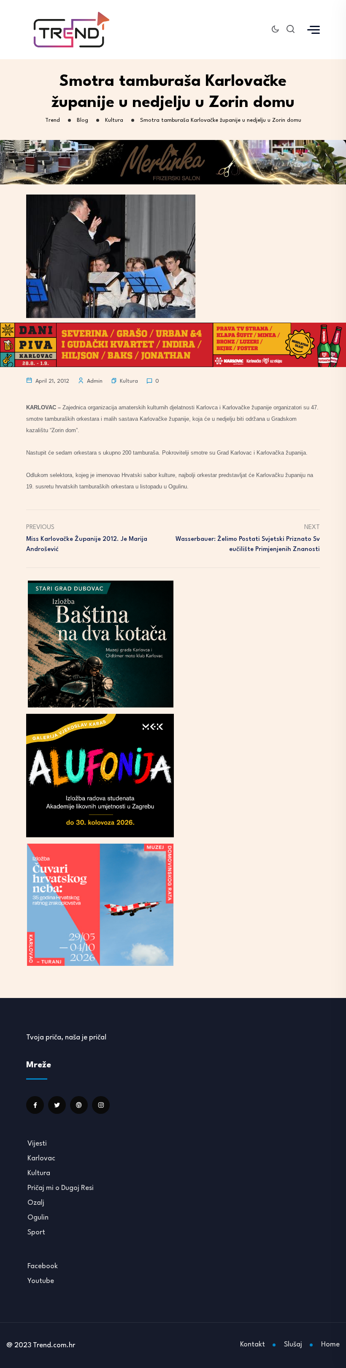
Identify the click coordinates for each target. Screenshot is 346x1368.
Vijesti (37, 1143)
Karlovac (41, 1158)
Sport (36, 1232)
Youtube (40, 1281)
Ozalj (35, 1202)
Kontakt (252, 1344)
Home (330, 1344)
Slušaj (293, 1344)
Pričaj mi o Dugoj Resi (60, 1188)
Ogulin (38, 1217)
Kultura (129, 381)
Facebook (42, 1266)
